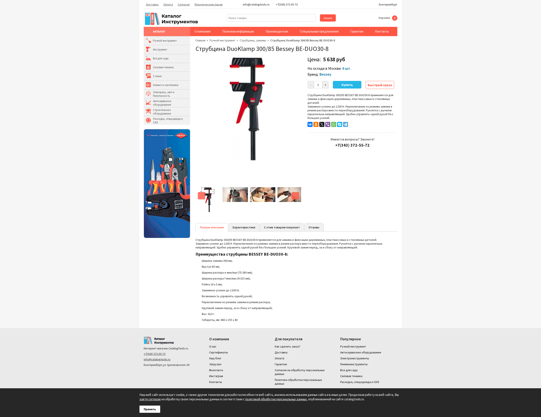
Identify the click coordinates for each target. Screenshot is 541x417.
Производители (277, 31)
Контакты (382, 31)
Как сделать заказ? (287, 346)
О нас (212, 346)
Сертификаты (218, 352)
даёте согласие (150, 399)
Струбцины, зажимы (253, 40)
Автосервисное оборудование (162, 102)
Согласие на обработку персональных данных (300, 372)
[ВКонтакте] (310, 124)
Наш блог (215, 358)
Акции (328, 18)
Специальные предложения (319, 31)
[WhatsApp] (333, 124)
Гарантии (356, 31)
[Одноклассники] (315, 124)
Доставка (152, 4)
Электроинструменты (354, 358)
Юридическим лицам (209, 4)
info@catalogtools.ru (157, 359)
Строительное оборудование (162, 111)
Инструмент (160, 49)
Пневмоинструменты (353, 364)
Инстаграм (216, 376)
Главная (200, 40)
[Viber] (327, 124)
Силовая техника (163, 67)
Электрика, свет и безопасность (163, 94)
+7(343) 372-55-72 (154, 354)
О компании (202, 31)
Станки (157, 76)
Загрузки (215, 364)
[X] (321, 124)
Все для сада (160, 58)
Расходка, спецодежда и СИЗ (168, 120)
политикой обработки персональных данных (276, 399)
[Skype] (339, 124)
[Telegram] (345, 124)
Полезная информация (238, 31)
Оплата (168, 4)
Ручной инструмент (165, 40)
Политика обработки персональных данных (298, 382)
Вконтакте (216, 370)
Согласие (184, 4)
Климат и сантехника (165, 85)
